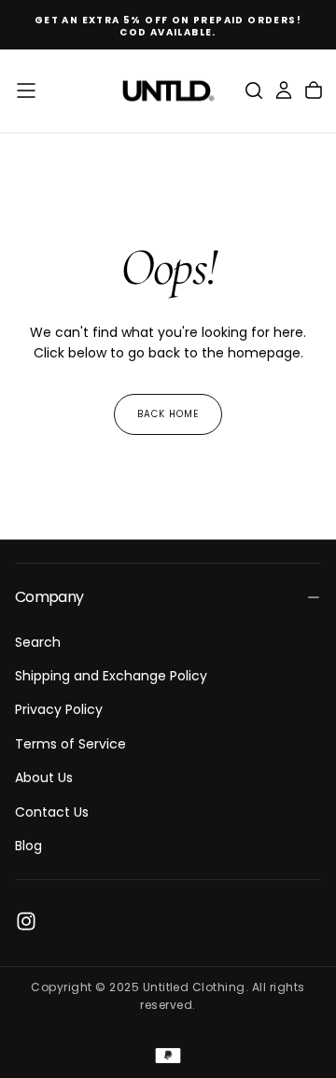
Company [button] (49, 597)
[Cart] (313, 90)
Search (38, 642)
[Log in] (284, 90)
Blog (28, 845)
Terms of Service (70, 744)
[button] (26, 90)
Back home (168, 414)
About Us (44, 777)
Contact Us (52, 812)
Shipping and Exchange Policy (111, 675)
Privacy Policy (59, 709)
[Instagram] (26, 921)
